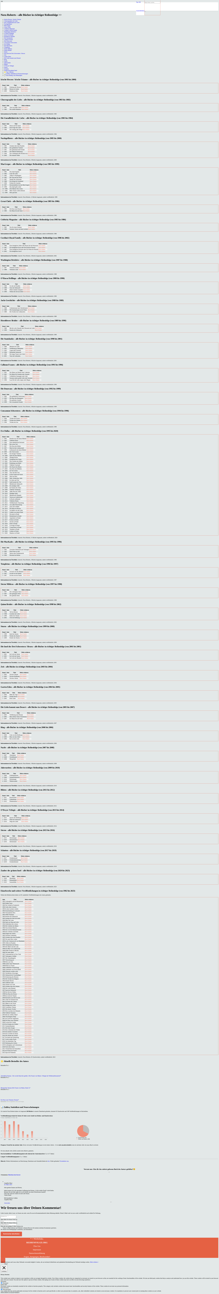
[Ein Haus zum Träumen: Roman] (5, 1098)
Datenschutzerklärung (37, 1253)
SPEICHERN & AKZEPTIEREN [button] (10, 1292)
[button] (138, 2)
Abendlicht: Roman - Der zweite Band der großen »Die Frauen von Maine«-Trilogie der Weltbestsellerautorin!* (31, 1076)
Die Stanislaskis (8, 38)
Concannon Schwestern (10, 42)
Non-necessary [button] (5, 1287)
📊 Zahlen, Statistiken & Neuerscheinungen (16, 73)
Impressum (37, 1250)
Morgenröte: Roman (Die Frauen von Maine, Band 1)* (15, 1088)
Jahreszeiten (7, 62)
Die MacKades (8, 45)
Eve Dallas (7, 44)
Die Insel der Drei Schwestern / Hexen (14, 53)
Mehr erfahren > (94, 1262)
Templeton (7, 47)
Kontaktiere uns (64, 1161)
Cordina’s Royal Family (10, 30)
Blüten (6, 64)
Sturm (5, 52)
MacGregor (7, 25)
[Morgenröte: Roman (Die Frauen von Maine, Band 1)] (5, 1086)
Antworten (7, 1203)
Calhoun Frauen (8, 39)
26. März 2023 (8, 1184)
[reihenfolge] (97, 23)
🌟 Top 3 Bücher (9, 72)
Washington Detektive (10, 32)
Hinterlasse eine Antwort (14, 1175)
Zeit (5, 55)
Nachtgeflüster (8, 24)
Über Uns (36, 1246)
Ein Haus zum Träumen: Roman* (10, 1100)
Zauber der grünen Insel (10, 70)
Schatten (6, 69)
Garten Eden (7, 56)
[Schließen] (145, 11)
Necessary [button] (3, 1281)
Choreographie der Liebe (11, 21)
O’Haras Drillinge (9, 33)
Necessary (5, 1283)
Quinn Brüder (8, 50)
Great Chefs (7, 27)
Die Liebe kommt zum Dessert (12, 58)
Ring (5, 59)
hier (49, 1161)
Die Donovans (8, 41)
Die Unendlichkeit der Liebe (12, 22)
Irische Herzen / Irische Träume (12, 19)
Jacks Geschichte (8, 35)
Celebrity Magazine (9, 28)
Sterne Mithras (8, 49)
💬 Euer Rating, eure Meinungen (13, 75)
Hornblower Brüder (9, 36)
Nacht (5, 61)
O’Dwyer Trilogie (9, 66)
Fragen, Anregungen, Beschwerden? (37, 1257)
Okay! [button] (6, 1264)
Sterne (6, 67)
